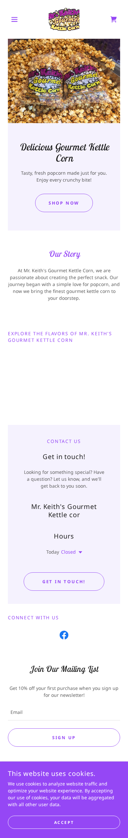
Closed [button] (68, 552)
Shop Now (64, 203)
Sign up (64, 737)
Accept (64, 822)
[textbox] (64, 712)
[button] (16, 19)
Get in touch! (64, 581)
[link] (64, 19)
